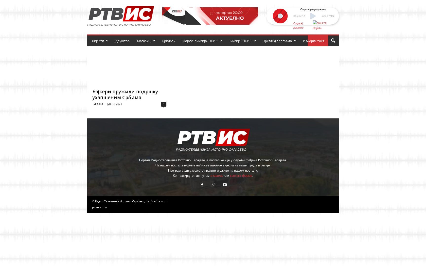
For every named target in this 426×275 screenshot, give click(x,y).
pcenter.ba (99, 207)
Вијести (98, 41)
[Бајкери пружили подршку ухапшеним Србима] (129, 66)
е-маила (217, 176)
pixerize (155, 201)
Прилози (169, 41)
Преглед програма (277, 41)
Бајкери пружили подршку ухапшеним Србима (125, 94)
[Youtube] (224, 185)
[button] (333, 40)
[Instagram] (213, 185)
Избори (309, 41)
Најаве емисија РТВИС (200, 41)
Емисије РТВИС (240, 41)
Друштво (122, 41)
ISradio (97, 104)
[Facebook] (202, 185)
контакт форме (241, 176)
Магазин (144, 41)
